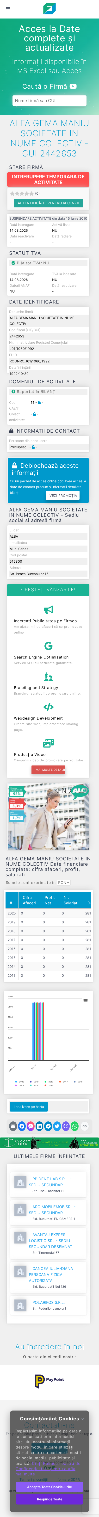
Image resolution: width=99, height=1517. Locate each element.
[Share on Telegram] (48, 1126)
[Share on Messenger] (31, 1126)
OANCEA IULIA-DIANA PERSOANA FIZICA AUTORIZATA (51, 1274)
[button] (10, 1382)
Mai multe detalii (50, 769)
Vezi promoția (63, 495)
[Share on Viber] (66, 1126)
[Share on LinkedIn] (39, 1126)
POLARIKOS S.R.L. (48, 1302)
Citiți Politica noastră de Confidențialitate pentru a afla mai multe (48, 1469)
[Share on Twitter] (57, 1126)
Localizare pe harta (29, 1107)
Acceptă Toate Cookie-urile (49, 1487)
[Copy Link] (84, 1126)
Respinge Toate (49, 1499)
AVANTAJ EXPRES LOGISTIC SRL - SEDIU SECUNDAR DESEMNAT (50, 1240)
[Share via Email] (13, 1126)
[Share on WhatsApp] (75, 1126)
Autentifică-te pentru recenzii (48, 203)
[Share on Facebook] (22, 1126)
